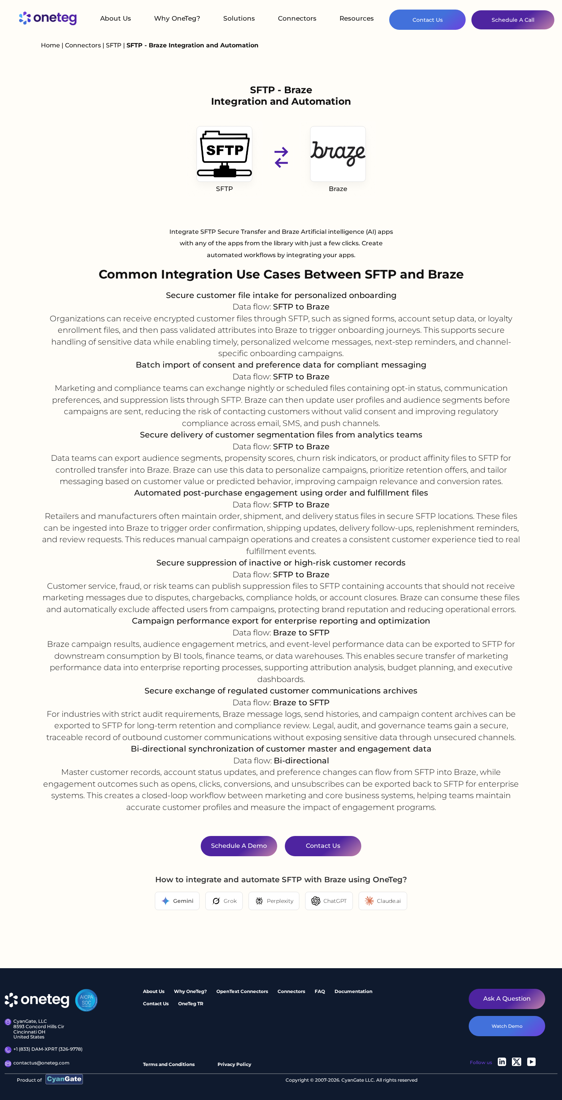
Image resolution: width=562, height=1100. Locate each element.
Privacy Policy (234, 1064)
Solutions (239, 18)
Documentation (353, 991)
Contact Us (428, 19)
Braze (338, 189)
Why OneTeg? (177, 18)
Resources (356, 18)
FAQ (320, 991)
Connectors (297, 18)
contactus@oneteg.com (41, 1063)
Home (50, 45)
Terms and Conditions (169, 1064)
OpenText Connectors (242, 991)
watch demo (507, 1026)
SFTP (114, 45)
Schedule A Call (513, 19)
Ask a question (507, 998)
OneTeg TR (190, 1003)
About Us (115, 18)
